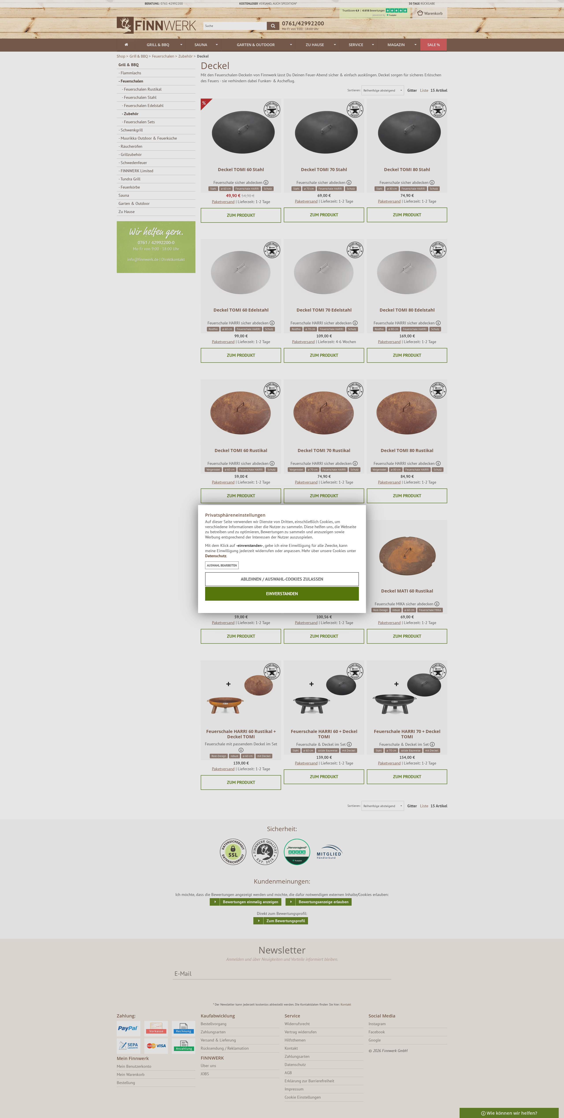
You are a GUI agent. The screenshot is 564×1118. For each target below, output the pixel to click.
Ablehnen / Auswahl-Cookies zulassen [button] (282, 579)
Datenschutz (215, 555)
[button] (222, 565)
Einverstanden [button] (282, 593)
